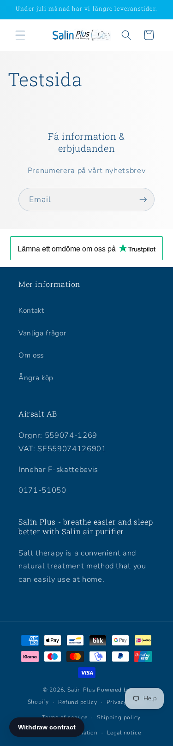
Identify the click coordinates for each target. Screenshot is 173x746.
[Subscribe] (143, 200)
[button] (20, 35)
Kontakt (31, 310)
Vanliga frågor (42, 333)
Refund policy (77, 702)
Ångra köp (36, 377)
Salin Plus (81, 689)
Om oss (31, 355)
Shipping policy (119, 717)
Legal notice (124, 732)
